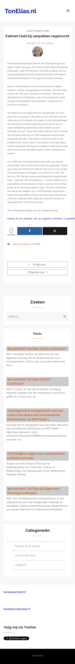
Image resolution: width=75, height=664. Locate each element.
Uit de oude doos (25, 555)
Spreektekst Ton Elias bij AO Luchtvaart (36, 348)
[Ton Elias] (37, 52)
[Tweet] (55, 231)
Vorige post (39, 264)
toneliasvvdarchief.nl (17, 609)
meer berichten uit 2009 (26, 244)
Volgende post (36, 272)
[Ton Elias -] (29, 10)
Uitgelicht (20, 565)
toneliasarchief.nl (15, 592)
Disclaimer (38, 656)
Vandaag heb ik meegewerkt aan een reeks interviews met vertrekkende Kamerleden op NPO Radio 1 (35, 415)
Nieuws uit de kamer (40, 43)
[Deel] (29, 231)
